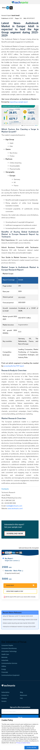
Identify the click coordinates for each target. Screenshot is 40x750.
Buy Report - (11, 559)
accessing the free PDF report (14, 366)
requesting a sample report (19, 102)
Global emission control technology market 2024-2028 (20, 619)
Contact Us (5, 695)
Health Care (5, 654)
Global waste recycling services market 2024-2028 (19, 623)
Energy (3, 669)
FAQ (22, 698)
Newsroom (24, 695)
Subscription (5, 692)
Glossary (4, 698)
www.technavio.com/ (15, 508)
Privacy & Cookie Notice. (23, 743)
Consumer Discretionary (9, 648)
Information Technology (9, 651)
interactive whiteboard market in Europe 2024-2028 (19, 626)
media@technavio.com (14, 506)
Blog (22, 692)
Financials (4, 672)
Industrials (4, 660)
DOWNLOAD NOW (15, 533)
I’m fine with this (31, 747)
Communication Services (9, 663)
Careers (3, 701)
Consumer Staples (7, 645)
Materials (4, 657)
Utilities (3, 666)
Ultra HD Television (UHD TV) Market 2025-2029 (18, 616)
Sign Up (20, 717)
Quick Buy (10, 585)
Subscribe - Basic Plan (13, 571)
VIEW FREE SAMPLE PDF (14, 591)
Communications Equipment (10, 675)
